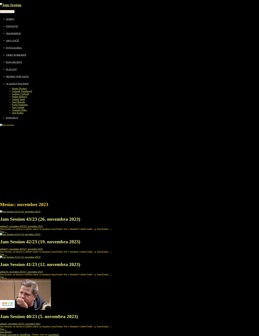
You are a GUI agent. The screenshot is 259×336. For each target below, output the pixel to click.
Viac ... (3, 231)
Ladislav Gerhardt (20, 94)
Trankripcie (13, 33)
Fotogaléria (14, 48)
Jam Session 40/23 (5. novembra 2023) (39, 316)
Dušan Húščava (19, 96)
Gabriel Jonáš (18, 99)
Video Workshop (16, 55)
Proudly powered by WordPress (15, 334)
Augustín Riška (19, 110)
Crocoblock (53, 334)
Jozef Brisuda (18, 102)
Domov (10, 19)
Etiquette (12, 26)
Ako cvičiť (12, 40)
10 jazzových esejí (17, 84)
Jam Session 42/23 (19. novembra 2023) (40, 241)
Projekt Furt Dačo (17, 76)
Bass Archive (14, 62)
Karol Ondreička (20, 104)
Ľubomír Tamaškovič (22, 91)
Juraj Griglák (18, 107)
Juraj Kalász (18, 113)
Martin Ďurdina (19, 88)
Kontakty (12, 118)
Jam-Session (6, 332)
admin (3, 226)
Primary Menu (7, 11)
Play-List (11, 69)
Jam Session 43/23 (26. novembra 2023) (40, 219)
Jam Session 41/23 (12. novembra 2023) (40, 264)
